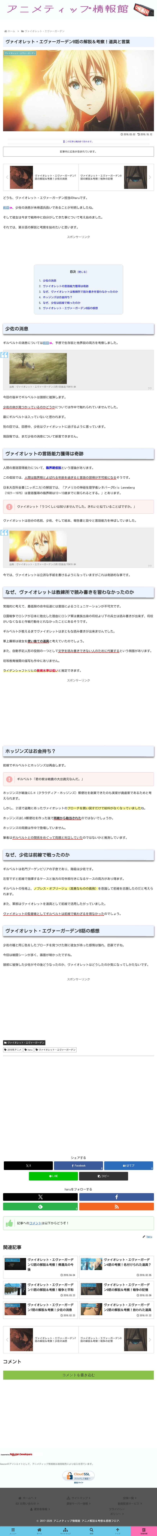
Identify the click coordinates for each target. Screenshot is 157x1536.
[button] (103, 1176)
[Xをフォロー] (40, 1197)
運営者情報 (41, 1509)
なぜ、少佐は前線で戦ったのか (61, 302)
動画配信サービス (129, 1503)
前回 (6, 207)
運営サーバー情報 (77, 1503)
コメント (35, 1223)
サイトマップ (79, 1498)
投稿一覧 (129, 1498)
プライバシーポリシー (117, 1511)
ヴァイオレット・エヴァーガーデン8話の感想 (70, 308)
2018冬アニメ (14, 1049)
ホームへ (28, 1498)
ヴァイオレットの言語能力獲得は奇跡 (65, 286)
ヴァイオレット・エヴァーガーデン (25, 1042)
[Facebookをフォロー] (116, 1197)
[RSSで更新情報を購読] (116, 1206)
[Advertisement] (78, 249)
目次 (73, 271)
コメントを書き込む (78, 1375)
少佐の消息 (49, 280)
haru (30, 1049)
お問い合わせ (28, 1503)
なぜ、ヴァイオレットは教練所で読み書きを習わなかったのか (80, 291)
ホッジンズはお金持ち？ (57, 297)
